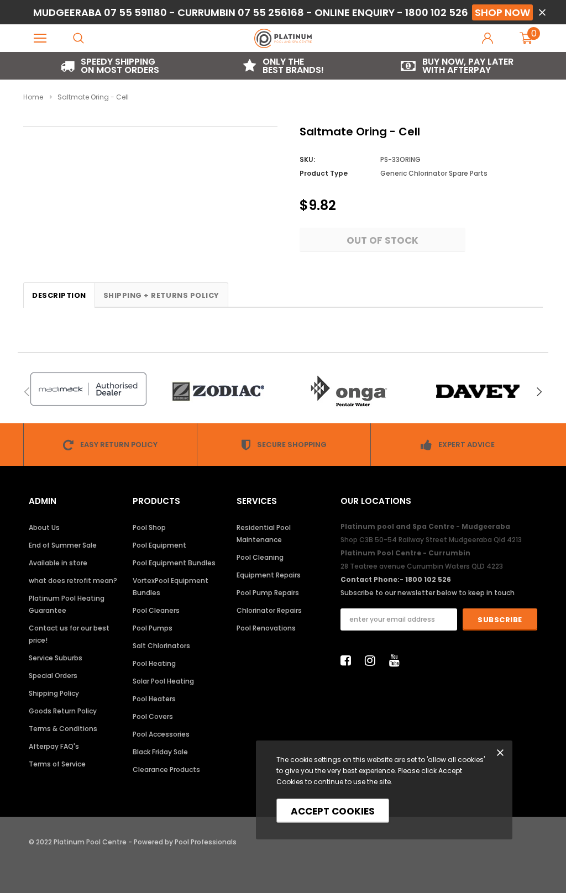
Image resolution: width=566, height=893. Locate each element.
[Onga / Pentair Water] (348, 391)
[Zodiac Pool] (218, 391)
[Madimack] (88, 389)
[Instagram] (373, 660)
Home (33, 97)
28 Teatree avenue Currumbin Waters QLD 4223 (421, 566)
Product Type (324, 173)
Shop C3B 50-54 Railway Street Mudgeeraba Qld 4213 (431, 539)
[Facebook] (348, 660)
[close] (542, 12)
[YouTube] (397, 660)
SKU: (307, 159)
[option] (110, 65)
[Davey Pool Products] (477, 391)
